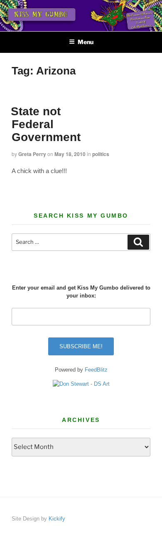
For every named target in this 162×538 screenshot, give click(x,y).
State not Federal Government (46, 124)
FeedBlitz (96, 370)
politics (100, 154)
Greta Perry (32, 154)
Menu (85, 41)
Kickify (57, 519)
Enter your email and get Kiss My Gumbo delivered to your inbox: (81, 292)
